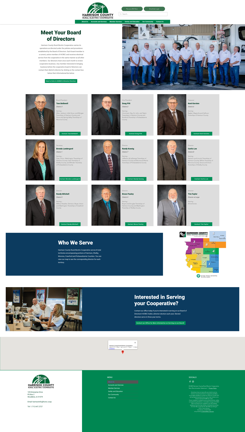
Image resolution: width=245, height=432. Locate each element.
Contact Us (112, 398)
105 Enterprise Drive (35, 392)
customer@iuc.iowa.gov (208, 411)
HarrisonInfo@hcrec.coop (206, 398)
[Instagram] (193, 381)
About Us (111, 382)
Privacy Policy (213, 388)
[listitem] (57, 115)
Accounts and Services (115, 385)
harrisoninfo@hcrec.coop (42, 402)
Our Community (113, 394)
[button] (84, 22)
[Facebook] (190, 381)
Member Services (114, 388)
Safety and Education (115, 391)
